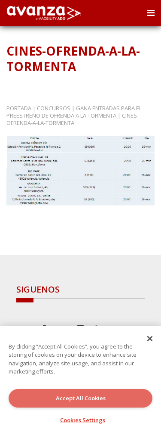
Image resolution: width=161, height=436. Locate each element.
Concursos (53, 108)
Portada (18, 108)
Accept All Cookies (81, 398)
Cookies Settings (82, 420)
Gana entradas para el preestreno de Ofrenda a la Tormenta (74, 111)
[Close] (149, 339)
